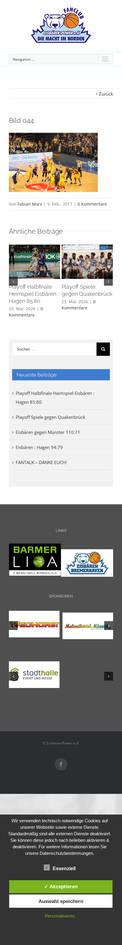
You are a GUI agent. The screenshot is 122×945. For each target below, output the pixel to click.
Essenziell (64, 868)
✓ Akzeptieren (61, 886)
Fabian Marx (29, 204)
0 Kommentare (92, 204)
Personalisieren (60, 915)
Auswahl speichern (60, 901)
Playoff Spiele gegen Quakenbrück (50, 417)
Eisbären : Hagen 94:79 (39, 447)
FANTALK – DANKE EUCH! (41, 462)
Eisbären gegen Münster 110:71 (48, 432)
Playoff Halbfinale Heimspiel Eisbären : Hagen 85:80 (34, 294)
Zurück (106, 94)
